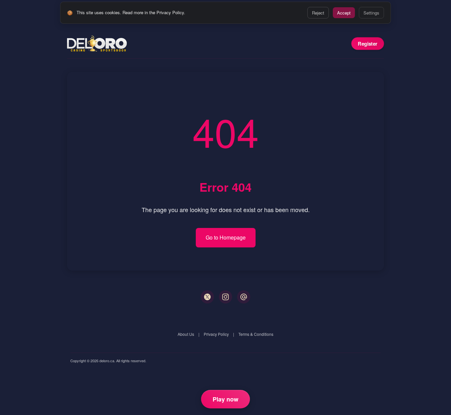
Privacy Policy (216, 334)
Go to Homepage (226, 237)
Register (367, 43)
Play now (225, 399)
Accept (344, 13)
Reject (318, 13)
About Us (186, 334)
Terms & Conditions (255, 334)
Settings (371, 13)
